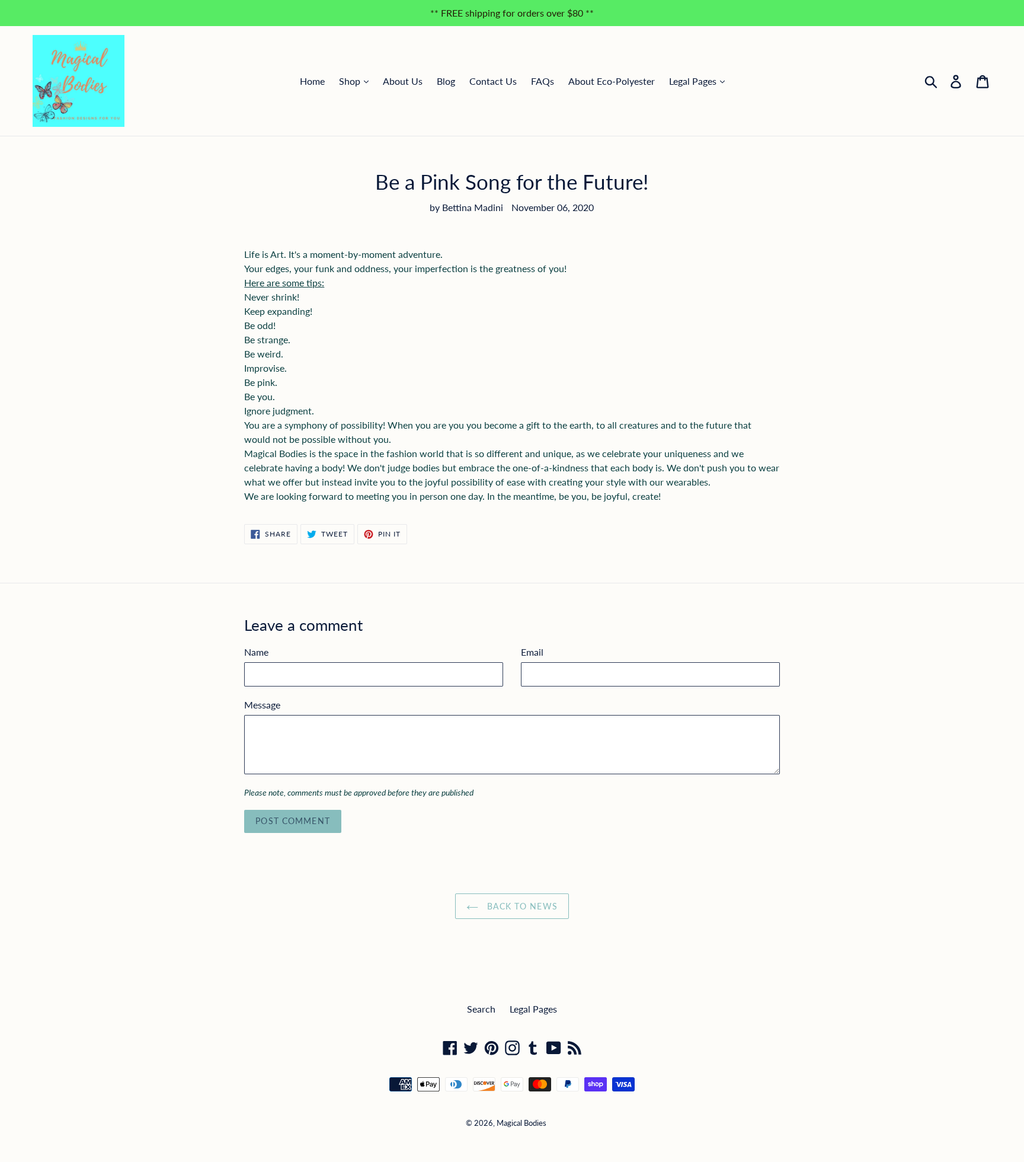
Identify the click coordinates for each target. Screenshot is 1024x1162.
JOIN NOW (596, 705)
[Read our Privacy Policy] (654, 643)
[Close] (665, 442)
